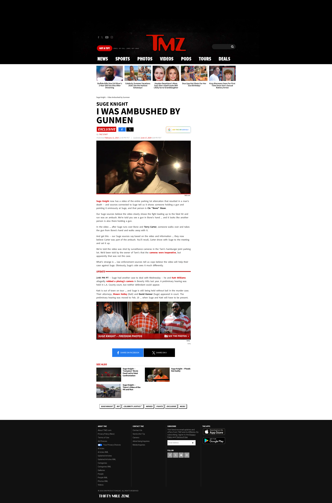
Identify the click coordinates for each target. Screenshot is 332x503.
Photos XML (103, 481)
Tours (205, 59)
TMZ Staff (103, 134)
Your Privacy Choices (112, 445)
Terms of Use (103, 438)
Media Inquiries (139, 445)
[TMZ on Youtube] (107, 37)
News (102, 59)
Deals (224, 59)
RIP (118, 406)
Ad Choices (102, 441)
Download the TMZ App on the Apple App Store (214, 431)
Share (129, 352)
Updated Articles (105, 456)
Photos (144, 59)
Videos (166, 59)
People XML (103, 478)
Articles (101, 448)
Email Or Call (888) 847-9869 (126, 48)
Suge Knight (107, 406)
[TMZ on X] (102, 37)
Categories (102, 463)
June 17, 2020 (145, 137)
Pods (186, 59)
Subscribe (193, 442)
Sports (122, 59)
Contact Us (137, 430)
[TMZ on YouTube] (181, 455)
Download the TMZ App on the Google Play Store (214, 440)
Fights (159, 406)
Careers (136, 438)
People (100, 474)
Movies (149, 406)
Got (104, 48)
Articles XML (103, 452)
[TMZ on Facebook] (98, 37)
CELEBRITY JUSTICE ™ (132, 406)
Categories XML (104, 467)
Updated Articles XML (107, 459)
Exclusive (171, 406)
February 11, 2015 (112, 137)
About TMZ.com (104, 430)
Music (182, 406)
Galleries (101, 470)
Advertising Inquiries (141, 441)
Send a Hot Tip (139, 434)
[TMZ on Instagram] (112, 37)
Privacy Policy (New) (106, 434)
